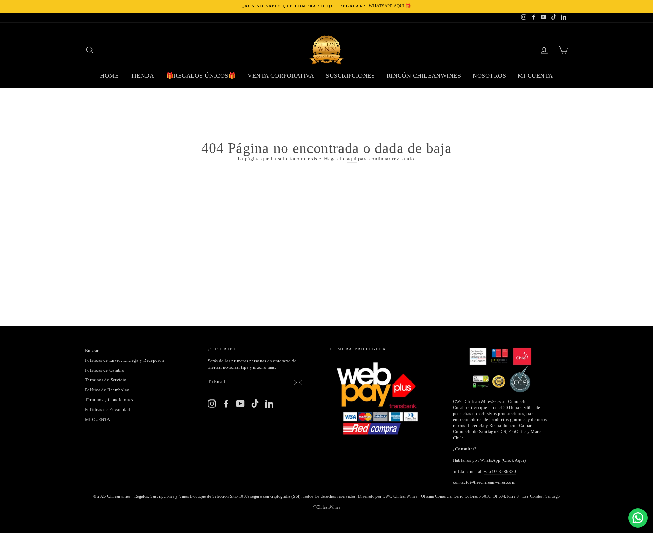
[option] (326, 6)
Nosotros (489, 75)
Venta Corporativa (281, 75)
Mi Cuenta (535, 75)
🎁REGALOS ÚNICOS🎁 (201, 75)
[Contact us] (638, 518)
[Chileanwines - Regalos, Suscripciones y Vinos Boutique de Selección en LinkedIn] (269, 403)
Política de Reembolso (107, 390)
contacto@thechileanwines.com (484, 482)
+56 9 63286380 (500, 471)
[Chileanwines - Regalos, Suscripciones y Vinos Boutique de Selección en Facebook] (226, 403)
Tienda (142, 75)
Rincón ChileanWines (424, 75)
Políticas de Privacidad (107, 409)
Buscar (91, 350)
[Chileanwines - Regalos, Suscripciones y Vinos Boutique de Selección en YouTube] (240, 403)
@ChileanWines (326, 507)
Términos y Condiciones (109, 399)
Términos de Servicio (106, 380)
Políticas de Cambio (104, 370)
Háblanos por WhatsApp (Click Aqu (488, 460)
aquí (352, 158)
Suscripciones (350, 75)
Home (109, 75)
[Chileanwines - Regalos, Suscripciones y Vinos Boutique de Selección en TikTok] (255, 403)
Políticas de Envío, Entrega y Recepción (124, 360)
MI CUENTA (97, 419)
